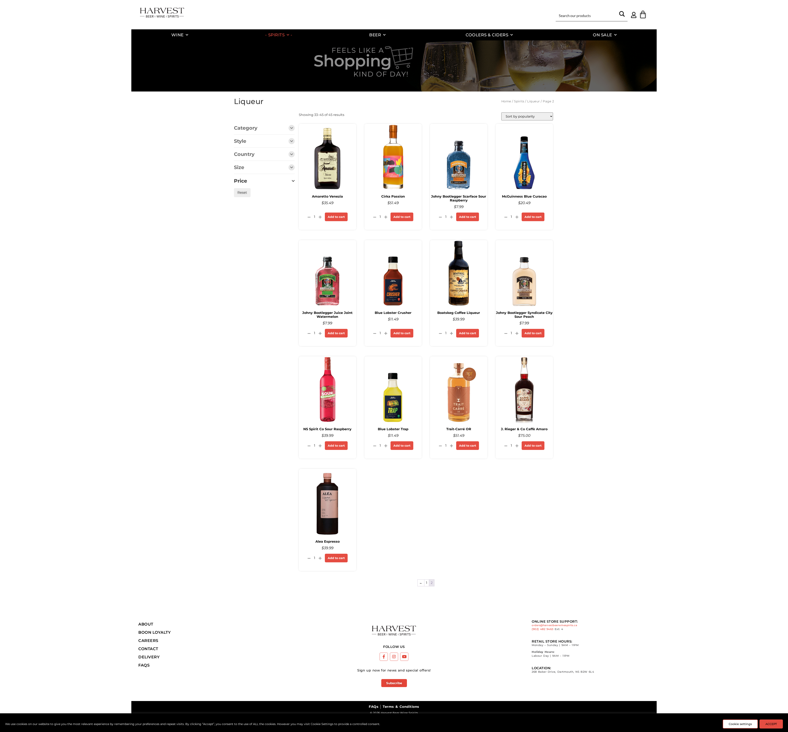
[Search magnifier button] (622, 15)
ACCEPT (771, 724)
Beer (375, 34)
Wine (177, 34)
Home (506, 101)
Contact (148, 648)
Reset (242, 192)
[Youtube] (404, 657)
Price (240, 181)
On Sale (602, 34)
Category (245, 128)
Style (240, 141)
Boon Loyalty (154, 632)
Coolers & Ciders (487, 34)
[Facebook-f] (384, 657)
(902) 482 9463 (542, 629)
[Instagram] (394, 657)
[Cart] (643, 14)
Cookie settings (740, 724)
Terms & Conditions (401, 707)
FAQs (144, 665)
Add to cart (336, 217)
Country (244, 154)
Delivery (149, 656)
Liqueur (533, 101)
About (145, 624)
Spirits (276, 34)
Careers (148, 640)
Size (239, 167)
